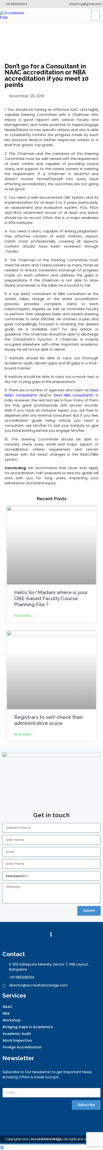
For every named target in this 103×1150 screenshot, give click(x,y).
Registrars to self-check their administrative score (48, 720)
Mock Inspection (17, 1040)
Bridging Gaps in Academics (28, 1027)
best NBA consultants (73, 395)
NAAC (8, 1006)
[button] (95, 15)
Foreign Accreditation (22, 1047)
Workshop (12, 1020)
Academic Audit (17, 1033)
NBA (6, 1013)
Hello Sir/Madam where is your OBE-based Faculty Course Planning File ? (51, 598)
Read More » (23, 616)
